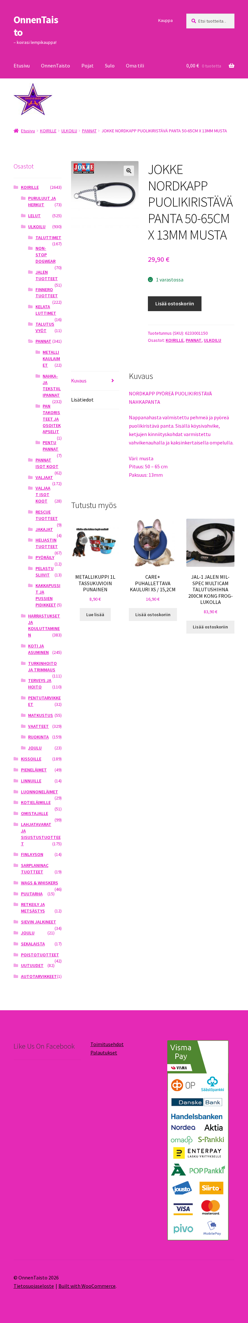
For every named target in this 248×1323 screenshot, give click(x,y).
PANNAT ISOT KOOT (47, 463)
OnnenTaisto (36, 26)
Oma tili (135, 65)
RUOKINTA (38, 737)
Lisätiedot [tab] (82, 399)
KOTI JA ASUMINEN (38, 649)
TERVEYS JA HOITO (39, 683)
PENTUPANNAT (50, 446)
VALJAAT (44, 477)
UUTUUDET (32, 965)
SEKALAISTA (33, 944)
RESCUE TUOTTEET (47, 515)
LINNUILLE (31, 781)
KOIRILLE (48, 131)
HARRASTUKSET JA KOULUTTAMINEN (44, 625)
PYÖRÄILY (45, 557)
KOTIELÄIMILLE (36, 802)
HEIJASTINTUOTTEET (47, 543)
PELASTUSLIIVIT (45, 571)
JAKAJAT (44, 529)
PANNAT (89, 131)
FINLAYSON (32, 854)
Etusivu (22, 65)
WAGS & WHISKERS (39, 883)
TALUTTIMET (48, 237)
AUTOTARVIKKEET (39, 976)
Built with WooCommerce (87, 1286)
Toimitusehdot (107, 1044)
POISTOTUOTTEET (40, 955)
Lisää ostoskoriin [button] (152, 614)
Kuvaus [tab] (79, 380)
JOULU (35, 748)
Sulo (110, 65)
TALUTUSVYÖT (45, 327)
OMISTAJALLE (34, 813)
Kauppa (165, 20)
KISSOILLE (31, 759)
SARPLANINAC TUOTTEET (34, 868)
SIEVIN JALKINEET (38, 922)
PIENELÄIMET (34, 770)
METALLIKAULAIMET (51, 358)
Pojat (87, 65)
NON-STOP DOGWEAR (46, 254)
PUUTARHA (32, 894)
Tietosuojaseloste (34, 1286)
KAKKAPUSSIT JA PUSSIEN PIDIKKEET (48, 595)
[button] (129, 171)
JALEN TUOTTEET (47, 275)
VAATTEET (38, 726)
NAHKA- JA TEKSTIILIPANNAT (52, 385)
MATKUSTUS (40, 715)
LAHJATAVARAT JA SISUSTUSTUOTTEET (41, 833)
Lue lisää (95, 614)
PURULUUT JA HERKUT (42, 201)
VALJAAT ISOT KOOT (43, 494)
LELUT (34, 216)
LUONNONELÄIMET (39, 792)
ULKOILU (69, 131)
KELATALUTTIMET (46, 310)
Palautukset (103, 1052)
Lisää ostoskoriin (174, 303)
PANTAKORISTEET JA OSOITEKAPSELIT (52, 418)
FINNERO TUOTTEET (47, 293)
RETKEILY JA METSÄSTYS (33, 907)
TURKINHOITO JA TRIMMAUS (42, 666)
